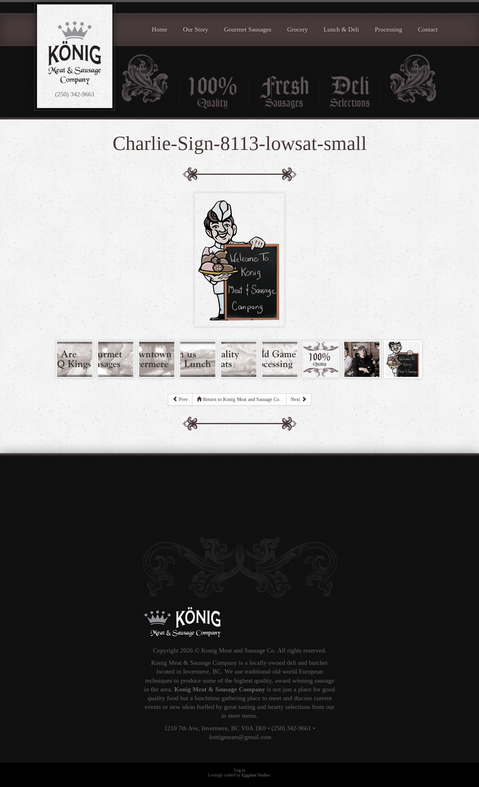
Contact (428, 29)
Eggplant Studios (256, 775)
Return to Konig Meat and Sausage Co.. (242, 399)
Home (159, 29)
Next (296, 399)
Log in (239, 770)
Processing (388, 29)
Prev (182, 399)
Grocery (297, 29)
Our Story (195, 29)
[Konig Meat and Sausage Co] (74, 52)
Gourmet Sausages (247, 29)
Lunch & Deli (341, 29)
